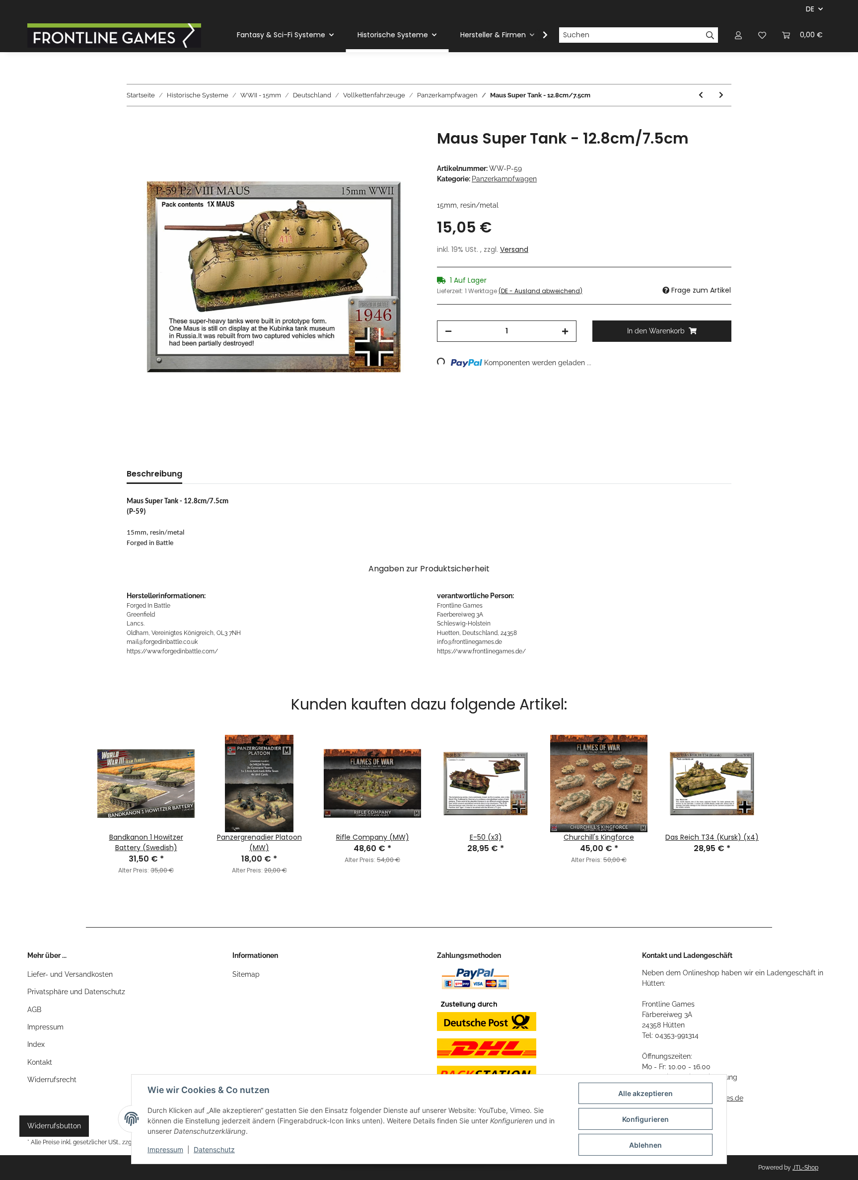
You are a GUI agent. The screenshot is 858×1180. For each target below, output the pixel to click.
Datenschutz (214, 1149)
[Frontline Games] (114, 35)
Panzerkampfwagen (504, 179)
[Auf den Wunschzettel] (400, 148)
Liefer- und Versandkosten (70, 974)
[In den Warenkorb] (135, 124)
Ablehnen (645, 1145)
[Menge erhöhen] (565, 331)
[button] (738, 35)
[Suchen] (710, 35)
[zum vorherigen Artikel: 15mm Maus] (701, 95)
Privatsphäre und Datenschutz (76, 992)
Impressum (45, 1027)
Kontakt (39, 1062)
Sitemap (246, 974)
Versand (514, 249)
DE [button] (810, 9)
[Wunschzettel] (762, 35)
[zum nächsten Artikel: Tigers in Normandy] (721, 95)
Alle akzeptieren (645, 1093)
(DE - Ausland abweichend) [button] (540, 291)
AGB (34, 1010)
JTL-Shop (805, 1167)
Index (36, 1044)
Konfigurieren (645, 1119)
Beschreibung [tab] (154, 473)
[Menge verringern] (448, 331)
